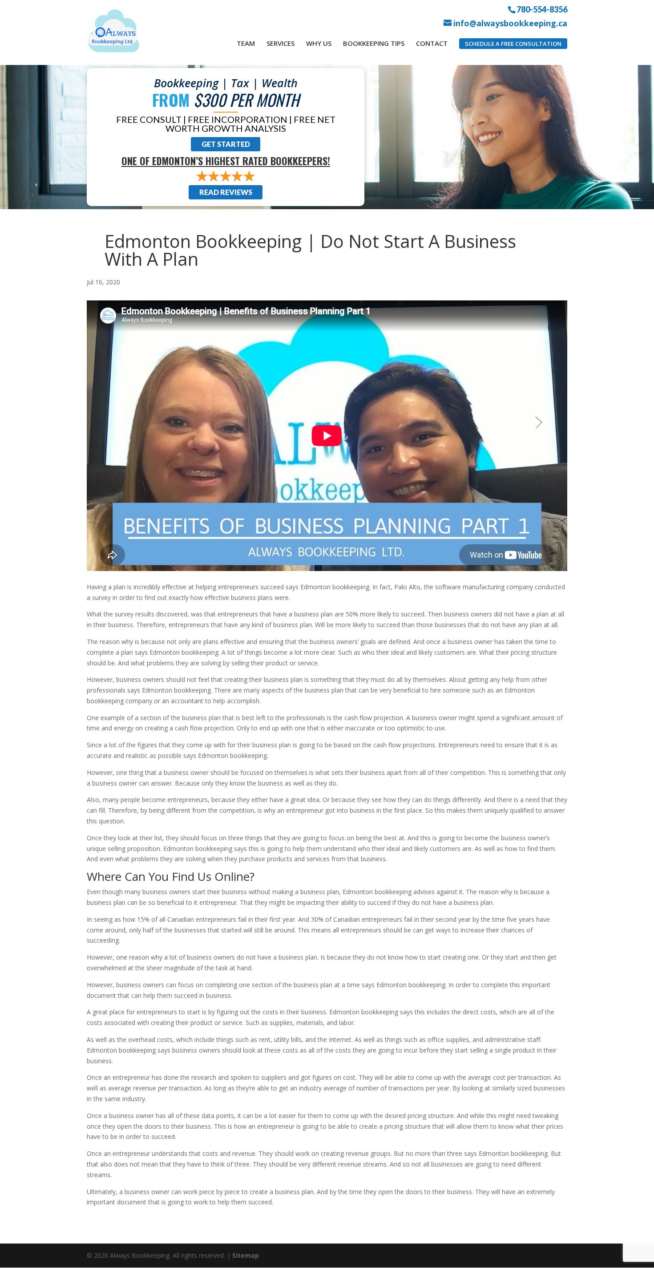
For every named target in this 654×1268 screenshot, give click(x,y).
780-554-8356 (542, 9)
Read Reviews (225, 192)
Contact (432, 43)
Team (246, 43)
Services (280, 43)
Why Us (318, 43)
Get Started (226, 144)
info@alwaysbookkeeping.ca (510, 23)
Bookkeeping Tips (373, 43)
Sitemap (245, 1255)
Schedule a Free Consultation (513, 44)
